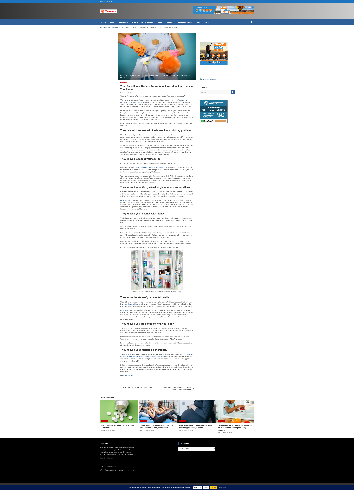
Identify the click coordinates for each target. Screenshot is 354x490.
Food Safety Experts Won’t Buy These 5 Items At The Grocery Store (177, 389)
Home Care (123, 82)
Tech (198, 22)
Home (103, 22)
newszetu (134, 93)
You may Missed (107, 397)
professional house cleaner (136, 102)
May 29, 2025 (144, 430)
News (112, 22)
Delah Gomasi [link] (125, 200)
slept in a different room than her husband (150, 167)
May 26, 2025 (183, 430)
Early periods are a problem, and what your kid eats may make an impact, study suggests (235, 427)
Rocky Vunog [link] (124, 310)
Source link (129, 376)
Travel (206, 22)
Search (233, 92)
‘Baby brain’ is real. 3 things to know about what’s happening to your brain (195, 426)
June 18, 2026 (105, 430)
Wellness (104, 421)
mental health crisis (130, 304)
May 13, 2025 (222, 432)
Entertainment (147, 22)
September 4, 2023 (125, 93)
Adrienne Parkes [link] (154, 135)
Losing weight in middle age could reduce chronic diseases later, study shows (156, 426)
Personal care (184, 22)
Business (122, 22)
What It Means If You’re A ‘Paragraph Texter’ (138, 387)
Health (170, 22)
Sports (135, 22)
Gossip (161, 22)
